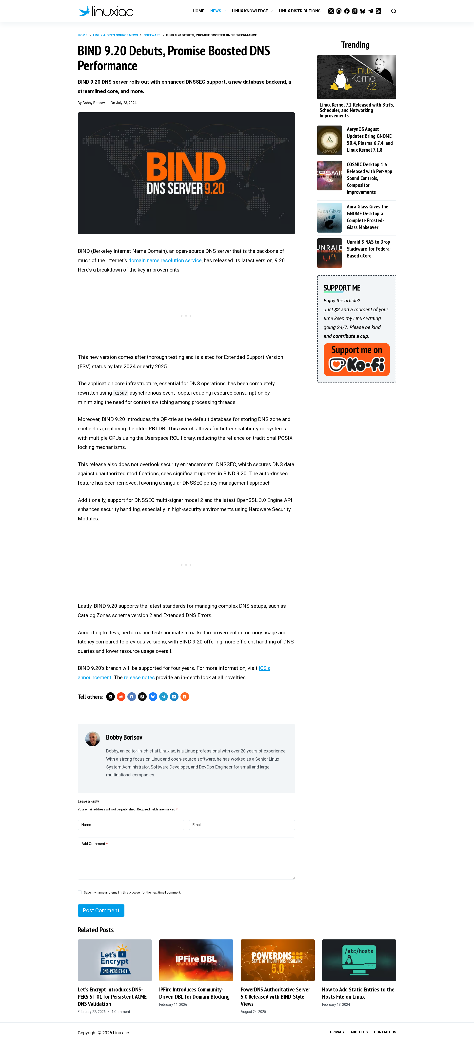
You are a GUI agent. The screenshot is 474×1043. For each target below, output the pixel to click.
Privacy (337, 1032)
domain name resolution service (165, 260)
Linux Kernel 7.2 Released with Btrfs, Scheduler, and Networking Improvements (357, 110)
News (215, 11)
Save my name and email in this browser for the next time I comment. (132, 892)
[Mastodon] (339, 11)
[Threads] (354, 11)
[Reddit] (121, 696)
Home (198, 11)
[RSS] (378, 11)
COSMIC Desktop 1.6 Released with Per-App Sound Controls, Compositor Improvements (369, 178)
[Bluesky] (362, 11)
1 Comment (121, 1012)
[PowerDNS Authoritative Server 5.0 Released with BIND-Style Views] (278, 960)
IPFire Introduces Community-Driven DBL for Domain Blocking (194, 993)
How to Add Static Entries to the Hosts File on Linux (358, 993)
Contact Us (385, 1032)
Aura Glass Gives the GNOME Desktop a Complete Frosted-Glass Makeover (367, 217)
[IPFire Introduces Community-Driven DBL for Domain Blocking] (196, 960)
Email (197, 825)
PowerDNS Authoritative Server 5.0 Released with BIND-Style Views (275, 996)
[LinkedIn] (174, 696)
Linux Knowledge (250, 11)
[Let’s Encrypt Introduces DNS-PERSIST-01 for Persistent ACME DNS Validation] (115, 960)
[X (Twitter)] (331, 11)
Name (86, 825)
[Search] (393, 11)
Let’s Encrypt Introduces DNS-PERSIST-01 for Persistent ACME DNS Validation (112, 996)
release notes (139, 677)
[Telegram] (370, 11)
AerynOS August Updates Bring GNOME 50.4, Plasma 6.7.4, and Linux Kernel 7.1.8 (370, 139)
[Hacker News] (184, 696)
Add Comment (94, 844)
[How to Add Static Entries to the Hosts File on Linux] (359, 960)
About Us (359, 1032)
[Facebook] (347, 11)
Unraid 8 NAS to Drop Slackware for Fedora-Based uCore (369, 248)
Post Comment (101, 910)
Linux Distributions (299, 11)
